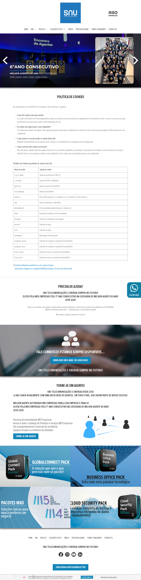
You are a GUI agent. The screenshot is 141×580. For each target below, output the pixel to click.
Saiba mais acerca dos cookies (109, 577)
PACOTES (43, 29)
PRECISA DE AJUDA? (82, 29)
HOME (26, 29)
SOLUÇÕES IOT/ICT (58, 29)
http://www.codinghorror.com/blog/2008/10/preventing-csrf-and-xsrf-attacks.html (43, 269)
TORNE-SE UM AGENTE (98, 29)
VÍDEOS (70, 29)
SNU (33, 29)
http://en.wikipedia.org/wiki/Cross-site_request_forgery (34, 265)
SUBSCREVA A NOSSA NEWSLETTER (70, 567)
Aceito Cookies (87, 577)
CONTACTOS (113, 29)
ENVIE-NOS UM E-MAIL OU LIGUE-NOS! (70, 360)
